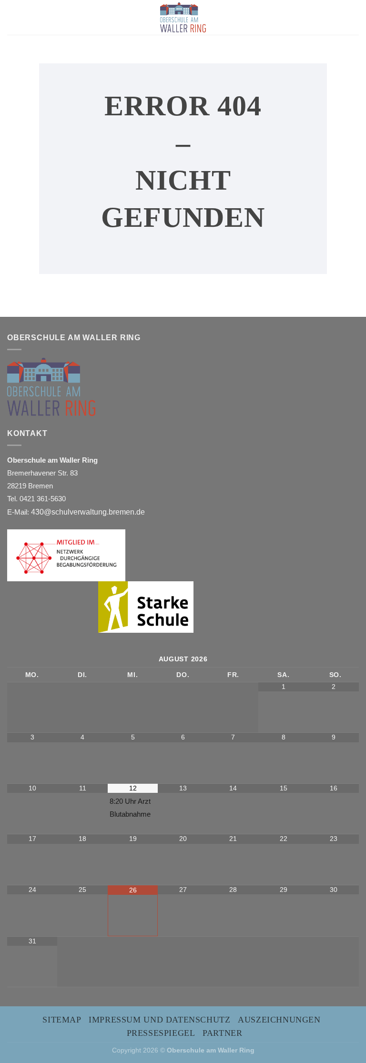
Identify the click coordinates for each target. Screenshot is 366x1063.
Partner (222, 1033)
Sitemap (61, 1019)
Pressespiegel (161, 1033)
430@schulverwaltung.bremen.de (89, 512)
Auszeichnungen (279, 1019)
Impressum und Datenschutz (159, 1019)
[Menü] (14, 17)
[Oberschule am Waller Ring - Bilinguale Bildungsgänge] (183, 17)
